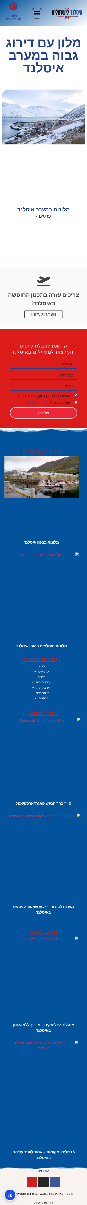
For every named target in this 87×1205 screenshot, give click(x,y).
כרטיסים (43, 671)
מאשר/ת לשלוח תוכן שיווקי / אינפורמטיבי (45, 395)
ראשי (41, 666)
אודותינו (43, 1171)
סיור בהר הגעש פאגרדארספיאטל (43, 803)
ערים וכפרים (43, 682)
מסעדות (43, 698)
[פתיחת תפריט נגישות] (10, 1195)
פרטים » (43, 216)
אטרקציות (13, 19)
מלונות (13, 16)
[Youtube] (32, 1182)
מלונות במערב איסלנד (43, 209)
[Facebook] (55, 1182)
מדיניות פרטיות (43, 1202)
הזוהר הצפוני (41, 693)
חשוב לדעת (43, 687)
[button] (37, 13)
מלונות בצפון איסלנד (41, 542)
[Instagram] (43, 1182)
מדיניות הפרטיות (38, 402)
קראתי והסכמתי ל (50, 402)
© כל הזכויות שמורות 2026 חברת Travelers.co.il (43, 1193)
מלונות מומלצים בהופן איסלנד (41, 646)
